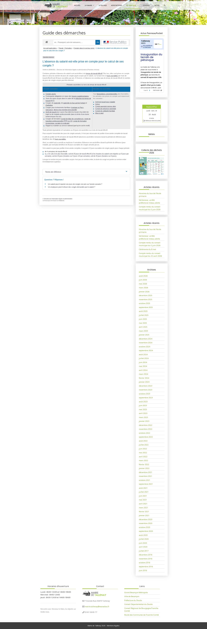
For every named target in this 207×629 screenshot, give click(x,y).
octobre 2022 (144, 433)
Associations (116, 5)
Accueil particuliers (50, 48)
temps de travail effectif (94, 73)
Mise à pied (99, 113)
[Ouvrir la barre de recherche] (165, 5)
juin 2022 (143, 448)
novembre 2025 (145, 299)
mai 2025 (143, 323)
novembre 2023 (145, 389)
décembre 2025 (145, 295)
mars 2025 (143, 331)
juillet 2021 (144, 492)
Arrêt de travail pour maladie (105, 102)
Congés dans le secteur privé (84, 48)
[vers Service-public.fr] (115, 42)
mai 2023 (143, 409)
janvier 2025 (144, 334)
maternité (57, 103)
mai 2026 (143, 283)
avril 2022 (143, 456)
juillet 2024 (144, 358)
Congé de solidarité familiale (105, 111)
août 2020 (143, 535)
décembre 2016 (145, 554)
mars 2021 (143, 507)
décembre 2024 (145, 338)
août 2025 (143, 311)
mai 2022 (143, 452)
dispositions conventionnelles (107, 94)
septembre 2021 (146, 484)
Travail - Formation (65, 48)
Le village (103, 5)
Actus (156, 5)
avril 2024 (143, 370)
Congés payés (51, 94)
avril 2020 (143, 547)
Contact (146, 5)
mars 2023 (143, 417)
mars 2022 (143, 460)
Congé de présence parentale (105, 109)
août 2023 (143, 401)
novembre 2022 (145, 429)
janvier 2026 (144, 291)
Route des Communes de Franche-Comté (141, 615)
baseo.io (61, 200)
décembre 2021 (145, 472)
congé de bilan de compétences (72, 119)
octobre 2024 (144, 346)
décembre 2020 (145, 519)
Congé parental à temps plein (105, 106)
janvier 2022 (144, 468)
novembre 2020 (145, 523)
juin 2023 (143, 405)
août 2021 (143, 488)
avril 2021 (143, 503)
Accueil (77, 5)
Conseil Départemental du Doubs (138, 604)
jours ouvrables (112, 76)
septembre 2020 (146, 531)
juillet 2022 (144, 444)
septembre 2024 (146, 350)
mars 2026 (143, 287)
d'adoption (49, 105)
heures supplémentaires (80, 96)
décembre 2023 (145, 386)
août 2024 (143, 354)
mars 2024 (143, 374)
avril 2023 (143, 413)
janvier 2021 (144, 515)
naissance (49, 110)
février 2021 (144, 511)
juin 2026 (143, 280)
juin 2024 (143, 362)
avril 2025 (143, 327)
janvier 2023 (144, 421)
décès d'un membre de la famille (65, 110)
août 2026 (143, 276)
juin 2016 (143, 570)
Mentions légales (113, 625)
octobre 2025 (144, 303)
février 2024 (144, 378)
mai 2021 (143, 499)
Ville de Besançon (131, 596)
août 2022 (143, 441)
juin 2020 (143, 543)
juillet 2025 (144, 315)
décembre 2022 (145, 425)
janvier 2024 (144, 382)
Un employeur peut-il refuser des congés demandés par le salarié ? (71, 187)
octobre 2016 (144, 562)
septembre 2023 (146, 397)
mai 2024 (143, 366)
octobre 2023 (144, 393)
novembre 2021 (145, 476)
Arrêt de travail (51, 112)
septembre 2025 (146, 307)
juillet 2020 (144, 539)
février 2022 (144, 464)
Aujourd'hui (151, 106)
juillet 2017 (144, 551)
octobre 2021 (144, 480)
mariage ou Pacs (77, 107)
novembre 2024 (145, 342)
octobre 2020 (144, 527)
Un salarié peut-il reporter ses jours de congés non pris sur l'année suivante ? (75, 184)
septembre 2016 (146, 566)
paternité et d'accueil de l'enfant (74, 103)
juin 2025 (143, 319)
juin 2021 (143, 496)
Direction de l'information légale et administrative (58, 199)
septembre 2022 (146, 437)
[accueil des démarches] (46, 42)
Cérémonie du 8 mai (147, 249)
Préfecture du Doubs (133, 600)
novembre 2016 (145, 558)
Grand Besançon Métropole (136, 592)
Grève (97, 104)
